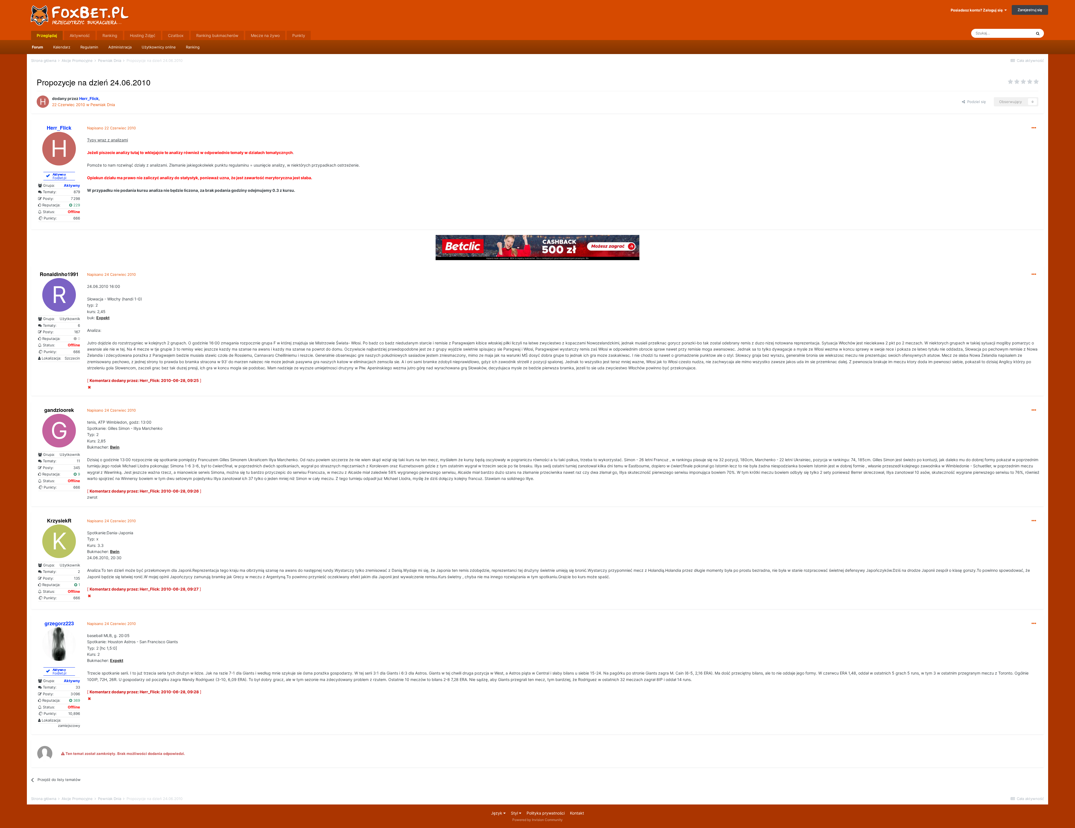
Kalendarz (61, 47)
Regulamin (89, 47)
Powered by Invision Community (537, 820)
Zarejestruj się (1030, 10)
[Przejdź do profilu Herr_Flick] (43, 101)
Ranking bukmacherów (217, 35)
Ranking (193, 47)
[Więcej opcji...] (1033, 128)
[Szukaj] (1038, 33)
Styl (515, 813)
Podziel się (975, 101)
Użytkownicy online (159, 47)
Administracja (120, 47)
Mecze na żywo (265, 35)
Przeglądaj (47, 35)
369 (76, 700)
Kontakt (577, 813)
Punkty (298, 35)
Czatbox (176, 35)
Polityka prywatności (546, 813)
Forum (37, 47)
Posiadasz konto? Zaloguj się (977, 10)
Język (497, 813)
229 (76, 205)
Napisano (111, 128)
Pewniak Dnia (102, 104)
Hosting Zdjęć (142, 35)
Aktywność (80, 35)
